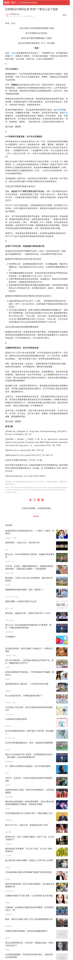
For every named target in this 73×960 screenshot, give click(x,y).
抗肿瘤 (59, 109)
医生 (64, 374)
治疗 (11, 56)
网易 (6, 2)
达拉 (52, 161)
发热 (14, 53)
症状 (66, 112)
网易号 (13, 2)
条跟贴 (36, 516)
